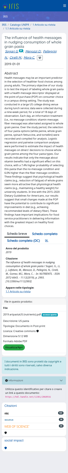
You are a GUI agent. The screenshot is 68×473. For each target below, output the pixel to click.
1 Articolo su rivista (44, 24)
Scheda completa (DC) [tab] (23, 241)
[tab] (47, 240)
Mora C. (29, 57)
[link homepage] (11, 6)
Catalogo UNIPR (19, 24)
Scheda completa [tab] (44, 234)
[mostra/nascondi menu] (64, 5)
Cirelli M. (15, 57)
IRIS (4, 24)
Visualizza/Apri (14, 347)
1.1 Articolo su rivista (17, 28)
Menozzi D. (33, 51)
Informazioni (15, 380)
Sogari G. (11, 51)
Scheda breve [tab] (17, 234)
